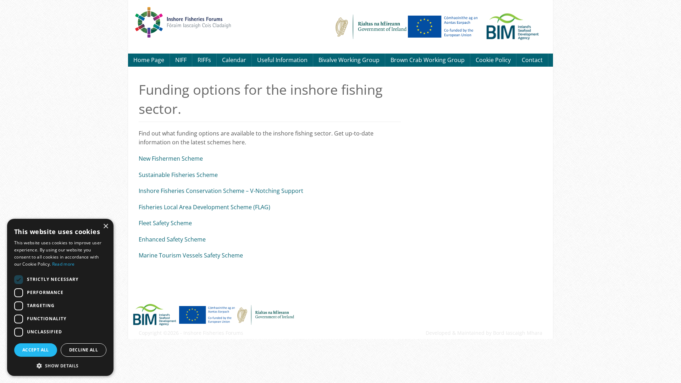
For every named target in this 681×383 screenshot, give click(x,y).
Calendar (234, 60)
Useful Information (282, 60)
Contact (532, 60)
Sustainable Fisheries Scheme (178, 175)
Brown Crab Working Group (428, 60)
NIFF (181, 60)
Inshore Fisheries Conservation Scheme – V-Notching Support (221, 191)
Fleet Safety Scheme (165, 223)
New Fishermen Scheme (171, 158)
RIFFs (204, 60)
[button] (60, 365)
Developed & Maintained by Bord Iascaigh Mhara (484, 332)
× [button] (105, 226)
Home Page (148, 60)
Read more (63, 264)
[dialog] (60, 297)
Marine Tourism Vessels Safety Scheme (191, 255)
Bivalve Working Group (349, 60)
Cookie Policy (493, 60)
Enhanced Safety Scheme (172, 239)
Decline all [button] (83, 350)
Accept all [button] (35, 350)
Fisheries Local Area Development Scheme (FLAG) (204, 207)
